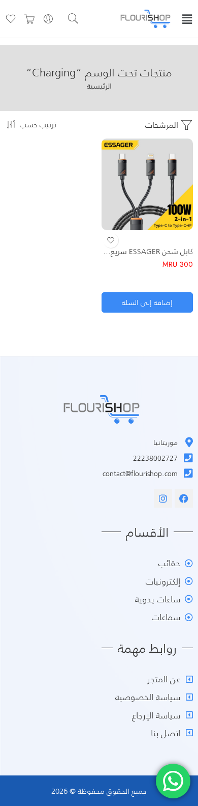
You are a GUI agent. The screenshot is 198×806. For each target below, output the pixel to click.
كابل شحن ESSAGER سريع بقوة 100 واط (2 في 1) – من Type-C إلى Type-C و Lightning (147, 250)
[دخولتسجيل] (48, 18)
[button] (187, 19)
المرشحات (162, 124)
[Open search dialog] (79, 20)
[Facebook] (184, 498)
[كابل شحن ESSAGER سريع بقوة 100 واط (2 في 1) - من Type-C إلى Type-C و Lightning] (147, 184)
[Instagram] (163, 498)
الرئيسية (99, 86)
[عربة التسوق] (29, 19)
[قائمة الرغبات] (110, 240)
